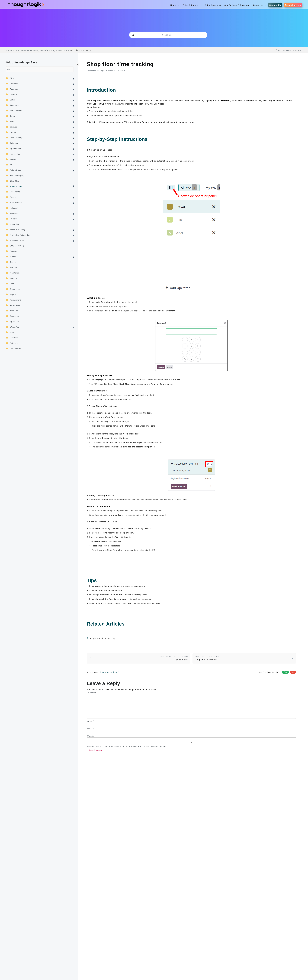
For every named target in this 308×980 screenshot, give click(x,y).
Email (90, 729)
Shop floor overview (207, 658)
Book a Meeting (293, 5)
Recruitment (15, 300)
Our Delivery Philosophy (236, 5)
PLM (12, 284)
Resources (258, 5)
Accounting (15, 105)
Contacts (14, 84)
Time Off (14, 311)
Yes (285, 672)
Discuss (13, 127)
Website (13, 219)
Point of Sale (15, 170)
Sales (12, 100)
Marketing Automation (20, 235)
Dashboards (15, 348)
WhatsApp (14, 327)
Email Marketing (17, 240)
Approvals (14, 321)
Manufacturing (16, 186)
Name (90, 721)
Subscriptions (16, 111)
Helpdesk (14, 208)
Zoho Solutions (191, 5)
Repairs (13, 278)
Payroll (13, 294)
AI (11, 165)
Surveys (13, 251)
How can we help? (109, 672)
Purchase (14, 89)
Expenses (14, 316)
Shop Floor (15, 181)
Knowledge (15, 154)
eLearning (14, 224)
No (293, 672)
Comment (92, 693)
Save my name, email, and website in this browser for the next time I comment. (127, 746)
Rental (13, 159)
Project (13, 197)
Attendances (16, 305)
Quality (13, 262)
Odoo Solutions (213, 5)
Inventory (14, 94)
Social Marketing (17, 230)
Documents (15, 192)
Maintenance (16, 273)
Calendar (14, 143)
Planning (14, 213)
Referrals (14, 343)
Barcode (13, 267)
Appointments (16, 148)
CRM (12, 78)
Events (13, 257)
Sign (12, 121)
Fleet (12, 332)
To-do (12, 116)
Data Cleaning (16, 138)
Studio (13, 132)
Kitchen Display (17, 175)
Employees (15, 289)
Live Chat (14, 338)
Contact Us (275, 5)
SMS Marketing (17, 246)
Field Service (16, 203)
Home (173, 5)
